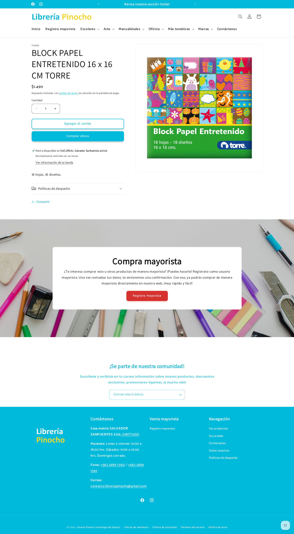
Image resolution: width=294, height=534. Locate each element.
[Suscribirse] (180, 395)
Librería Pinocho (85, 527)
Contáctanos (217, 443)
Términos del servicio (193, 527)
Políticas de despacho (223, 457)
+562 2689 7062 (113, 465)
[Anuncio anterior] (98, 4)
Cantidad (37, 100)
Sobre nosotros (219, 450)
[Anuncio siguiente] (195, 4)
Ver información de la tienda (54, 162)
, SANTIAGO (130, 434)
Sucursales (216, 436)
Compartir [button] (43, 201)
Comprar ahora (77, 136)
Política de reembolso (136, 527)
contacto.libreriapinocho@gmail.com (118, 486)
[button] (89, 29)
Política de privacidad (164, 527)
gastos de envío (68, 93)
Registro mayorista (147, 295)
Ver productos (218, 428)
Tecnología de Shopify (107, 527)
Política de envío (218, 527)
